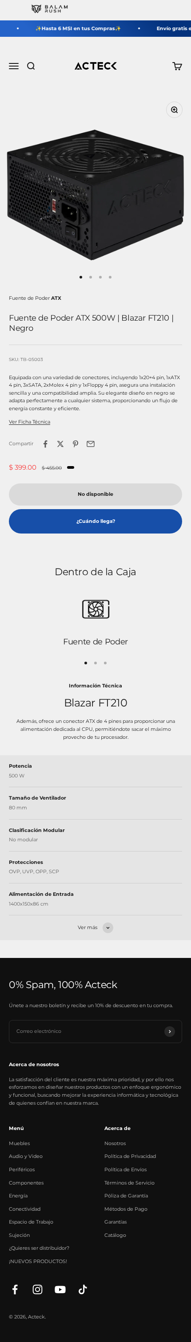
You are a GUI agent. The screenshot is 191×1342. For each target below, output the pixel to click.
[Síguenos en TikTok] (83, 1289)
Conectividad (24, 1209)
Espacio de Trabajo (31, 1222)
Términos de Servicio (129, 1183)
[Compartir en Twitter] (60, 443)
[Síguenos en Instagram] (38, 1289)
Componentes (26, 1183)
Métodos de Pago (125, 1209)
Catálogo (115, 1235)
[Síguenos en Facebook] (15, 1289)
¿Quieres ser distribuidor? (39, 1248)
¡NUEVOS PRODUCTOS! (38, 1261)
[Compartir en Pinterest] (75, 443)
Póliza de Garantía (126, 1196)
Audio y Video (26, 1156)
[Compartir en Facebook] (45, 443)
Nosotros (115, 1143)
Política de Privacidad (130, 1156)
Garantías (115, 1222)
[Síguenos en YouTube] (60, 1289)
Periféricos (22, 1169)
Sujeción (19, 1235)
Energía (18, 1196)
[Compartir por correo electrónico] (90, 443)
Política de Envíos (125, 1169)
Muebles (19, 1143)
